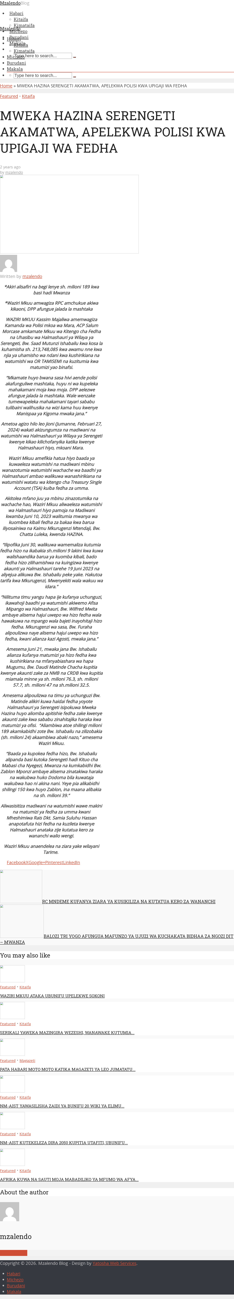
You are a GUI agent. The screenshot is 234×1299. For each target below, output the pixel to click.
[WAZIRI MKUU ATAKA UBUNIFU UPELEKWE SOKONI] (12, 981)
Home (6, 86)
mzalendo (14, 172)
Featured (9, 96)
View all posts (13, 1253)
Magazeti (27, 1060)
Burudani (16, 63)
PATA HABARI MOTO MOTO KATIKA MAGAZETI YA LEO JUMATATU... (68, 1069)
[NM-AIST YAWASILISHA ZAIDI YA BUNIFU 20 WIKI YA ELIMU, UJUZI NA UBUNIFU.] (12, 1091)
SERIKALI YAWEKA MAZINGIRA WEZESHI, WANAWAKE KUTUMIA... (67, 1032)
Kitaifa (21, 45)
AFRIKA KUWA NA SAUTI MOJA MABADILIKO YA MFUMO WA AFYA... (69, 1179)
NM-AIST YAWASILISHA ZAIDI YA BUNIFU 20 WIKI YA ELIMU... (62, 1106)
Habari (14, 39)
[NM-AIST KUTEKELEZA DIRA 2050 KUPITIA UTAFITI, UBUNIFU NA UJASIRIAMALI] (12, 1127)
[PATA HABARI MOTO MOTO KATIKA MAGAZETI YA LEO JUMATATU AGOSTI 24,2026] (12, 1054)
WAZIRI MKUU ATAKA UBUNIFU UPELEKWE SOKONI (52, 996)
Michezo (16, 57)
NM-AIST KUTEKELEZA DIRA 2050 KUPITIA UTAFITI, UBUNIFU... (64, 1142)
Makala (15, 69)
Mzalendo (10, 28)
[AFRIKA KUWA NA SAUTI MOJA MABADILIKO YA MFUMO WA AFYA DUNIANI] (12, 1164)
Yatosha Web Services (114, 1263)
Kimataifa (24, 51)
